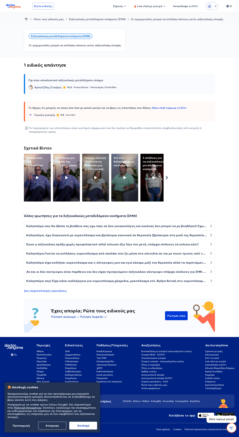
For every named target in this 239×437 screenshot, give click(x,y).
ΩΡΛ (67, 351)
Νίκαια (40, 378)
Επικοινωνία (212, 354)
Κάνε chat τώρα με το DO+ (169, 108)
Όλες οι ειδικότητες (151, 368)
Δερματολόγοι (72, 354)
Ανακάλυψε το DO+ (215, 364)
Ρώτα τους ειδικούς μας (49, 19)
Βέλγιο (136, 401)
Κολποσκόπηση (105, 371)
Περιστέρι (42, 361)
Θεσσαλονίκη (44, 354)
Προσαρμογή (21, 425)
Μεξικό (146, 401)
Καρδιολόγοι (72, 381)
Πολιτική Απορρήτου (27, 407)
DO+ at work (212, 358)
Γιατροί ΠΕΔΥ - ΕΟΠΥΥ (153, 354)
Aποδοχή (83, 425)
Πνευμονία (102, 378)
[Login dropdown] (212, 6)
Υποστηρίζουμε (213, 388)
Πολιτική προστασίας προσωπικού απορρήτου (209, 429)
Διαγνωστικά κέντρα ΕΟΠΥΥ (156, 378)
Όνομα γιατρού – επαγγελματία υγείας (162, 361)
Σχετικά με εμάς (214, 351)
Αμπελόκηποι (44, 364)
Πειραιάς (42, 358)
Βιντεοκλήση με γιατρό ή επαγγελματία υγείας (166, 351)
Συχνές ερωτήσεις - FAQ (154, 381)
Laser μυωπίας (105, 374)
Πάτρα (40, 371)
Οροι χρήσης (163, 429)
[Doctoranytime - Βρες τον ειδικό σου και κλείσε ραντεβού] (26, 19)
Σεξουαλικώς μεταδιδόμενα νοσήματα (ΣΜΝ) (97, 19)
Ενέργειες (210, 381)
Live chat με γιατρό (215, 361)
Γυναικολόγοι (72, 358)
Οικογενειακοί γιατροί (153, 358)
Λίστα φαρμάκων (150, 388)
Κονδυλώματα (104, 351)
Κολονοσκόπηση (105, 354)
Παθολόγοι (71, 364)
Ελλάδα (127, 401)
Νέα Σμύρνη (43, 381)
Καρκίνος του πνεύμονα (109, 381)
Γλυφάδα (41, 374)
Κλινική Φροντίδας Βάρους (220, 368)
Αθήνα (40, 351)
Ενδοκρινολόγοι (73, 374)
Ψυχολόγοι (71, 368)
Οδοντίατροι (71, 361)
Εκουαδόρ (168, 401)
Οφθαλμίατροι (73, 371)
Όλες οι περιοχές (150, 364)
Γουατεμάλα (182, 401)
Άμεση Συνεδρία (214, 371)
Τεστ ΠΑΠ (101, 358)
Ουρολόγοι (71, 378)
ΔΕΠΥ (100, 368)
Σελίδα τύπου (212, 378)
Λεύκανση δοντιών (107, 364)
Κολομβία (156, 401)
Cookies (177, 429)
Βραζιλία (195, 401)
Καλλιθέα (42, 368)
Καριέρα (210, 374)
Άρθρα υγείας (149, 371)
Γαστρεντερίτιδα (105, 361)
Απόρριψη (52, 425)
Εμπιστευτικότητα (214, 384)
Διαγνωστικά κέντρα (152, 374)
